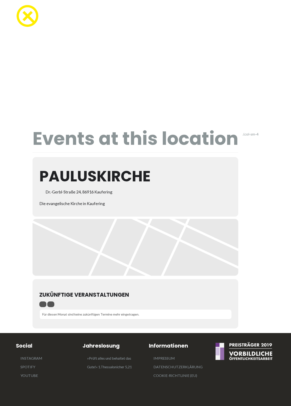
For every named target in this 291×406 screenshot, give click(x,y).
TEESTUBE (87, 16)
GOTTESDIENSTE (146, 16)
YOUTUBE (29, 375)
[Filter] (42, 304)
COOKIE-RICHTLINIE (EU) (175, 375)
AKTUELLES (183, 16)
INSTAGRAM (31, 358)
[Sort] (50, 304)
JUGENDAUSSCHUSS (226, 16)
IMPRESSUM (164, 358)
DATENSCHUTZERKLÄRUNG (178, 367)
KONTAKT (265, 16)
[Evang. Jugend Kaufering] (27, 15)
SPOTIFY (27, 367)
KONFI (114, 16)
